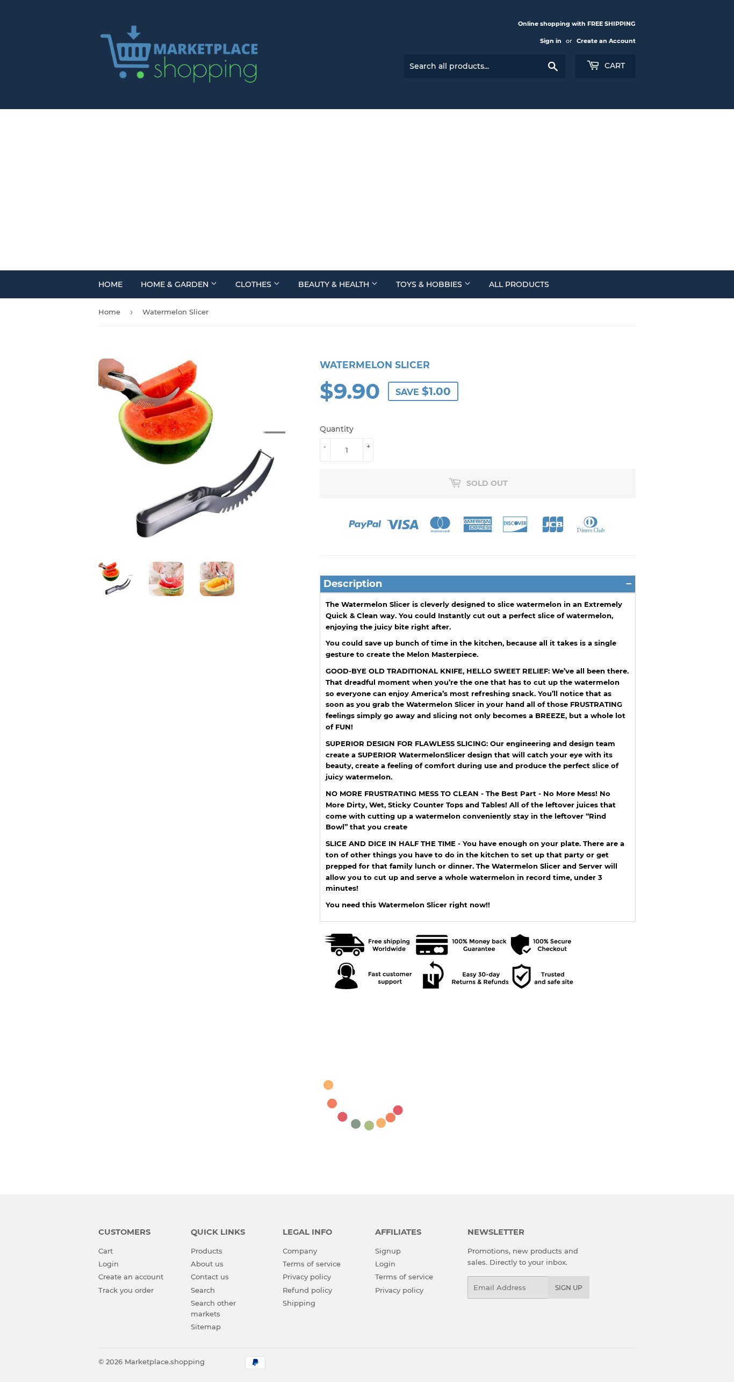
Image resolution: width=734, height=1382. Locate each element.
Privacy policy (307, 1276)
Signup (388, 1251)
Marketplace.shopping (165, 1361)
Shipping (299, 1303)
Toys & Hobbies (430, 284)
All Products (519, 284)
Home (110, 284)
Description (352, 584)
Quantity (337, 429)
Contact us (210, 1276)
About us (207, 1263)
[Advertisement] (367, 189)
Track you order (126, 1290)
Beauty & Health (334, 284)
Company (300, 1251)
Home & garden (176, 284)
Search (203, 1290)
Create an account (130, 1276)
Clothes (254, 284)
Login (108, 1263)
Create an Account (606, 41)
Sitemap (206, 1326)
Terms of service (312, 1263)
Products (206, 1251)
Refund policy (307, 1290)
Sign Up (568, 1288)
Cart (613, 65)
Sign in (551, 41)
